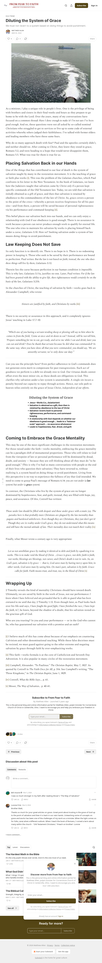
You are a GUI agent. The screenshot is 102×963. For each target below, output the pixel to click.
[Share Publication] (71, 5)
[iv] (93, 527)
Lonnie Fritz (16, 805)
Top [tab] (8, 847)
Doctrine (10, 16)
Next (88, 751)
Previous (15, 751)
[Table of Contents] (2, 481)
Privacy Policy (70, 909)
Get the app (63, 951)
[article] (51, 859)
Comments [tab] (11, 769)
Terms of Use (63, 907)
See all (11, 908)
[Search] (65, 5)
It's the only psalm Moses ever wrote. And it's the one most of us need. (36, 857)
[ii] (55, 210)
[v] (86, 571)
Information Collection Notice (50, 909)
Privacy (50, 945)
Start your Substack (44, 951)
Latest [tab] (15, 847)
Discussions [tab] (24, 847)
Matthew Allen (18, 30)
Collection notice (68, 945)
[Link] (2, 163)
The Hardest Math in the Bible (22, 854)
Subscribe (81, 5)
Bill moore (15, 792)
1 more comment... (13, 835)
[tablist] (16, 769)
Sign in (94, 5)
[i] (28, 178)
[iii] (78, 304)
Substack (38, 958)
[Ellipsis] (95, 792)
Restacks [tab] (22, 769)
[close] (75, 864)
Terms (57, 945)
